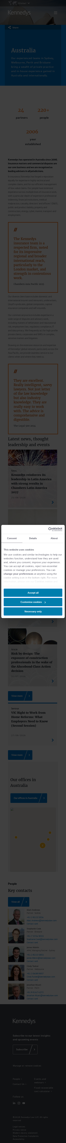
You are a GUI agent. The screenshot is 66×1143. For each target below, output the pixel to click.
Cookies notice (44, 581)
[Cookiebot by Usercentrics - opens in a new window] (48, 529)
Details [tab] (33, 538)
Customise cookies (31, 602)
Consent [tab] (12, 538)
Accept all (33, 592)
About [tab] (54, 538)
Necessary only (33, 611)
